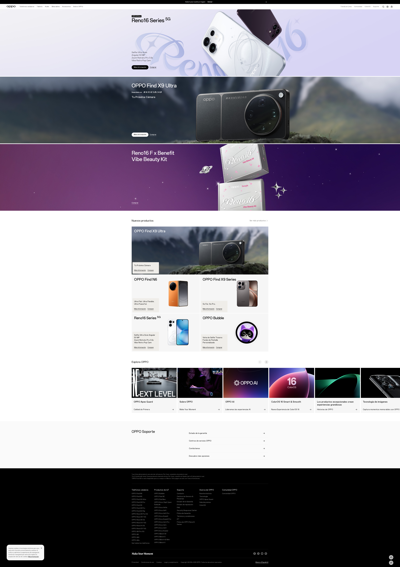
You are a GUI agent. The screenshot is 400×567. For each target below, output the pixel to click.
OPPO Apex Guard (206, 499)
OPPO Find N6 (137, 493)
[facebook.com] (254, 553)
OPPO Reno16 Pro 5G (140, 514)
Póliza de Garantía (184, 513)
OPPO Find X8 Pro (138, 508)
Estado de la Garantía (185, 502)
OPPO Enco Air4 (160, 525)
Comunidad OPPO (229, 493)
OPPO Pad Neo (160, 499)
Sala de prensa (205, 502)
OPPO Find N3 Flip (138, 511)
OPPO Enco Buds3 (161, 516)
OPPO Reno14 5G (138, 526)
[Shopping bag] (391, 6)
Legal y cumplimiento (171, 562)
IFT (178, 519)
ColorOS (202, 505)
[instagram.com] (266, 553)
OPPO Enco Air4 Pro (161, 522)
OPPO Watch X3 (160, 534)
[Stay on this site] (266, 2)
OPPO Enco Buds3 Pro (162, 519)
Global (209, 2)
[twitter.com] (258, 553)
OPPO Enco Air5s (160, 507)
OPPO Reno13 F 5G (139, 528)
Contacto (180, 493)
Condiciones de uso (147, 562)
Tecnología (203, 496)
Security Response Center (187, 510)
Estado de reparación (185, 505)
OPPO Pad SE (159, 496)
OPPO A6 (135, 534)
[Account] (387, 6)
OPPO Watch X (159, 542)
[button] (260, 362)
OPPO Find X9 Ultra (139, 499)
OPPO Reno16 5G (138, 520)
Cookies (159, 562)
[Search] (383, 6)
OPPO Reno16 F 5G (139, 517)
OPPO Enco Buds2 (161, 531)
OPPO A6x (135, 540)
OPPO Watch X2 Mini (162, 540)
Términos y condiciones (186, 516)
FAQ (178, 507)
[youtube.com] (262, 553)
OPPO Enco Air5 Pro (161, 513)
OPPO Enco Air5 (160, 510)
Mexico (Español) (262, 562)
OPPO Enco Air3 (160, 528)
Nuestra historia (205, 493)
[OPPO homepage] (11, 7)
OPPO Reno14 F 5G (139, 523)
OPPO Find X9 (137, 505)
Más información (33, 556)
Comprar (153, 67)
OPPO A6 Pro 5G (138, 531)
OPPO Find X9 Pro (138, 502)
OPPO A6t (135, 537)
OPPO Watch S (159, 537)
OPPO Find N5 (137, 496)
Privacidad (135, 562)
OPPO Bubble (159, 493)
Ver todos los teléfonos (141, 543)
